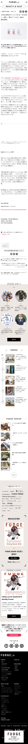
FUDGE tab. (16, 660)
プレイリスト (4, 708)
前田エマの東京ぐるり (6, 712)
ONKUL (9, 510)
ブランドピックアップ (6, 672)
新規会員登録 (14, 635)
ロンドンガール (15, 499)
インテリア (4, 508)
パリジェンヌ (11, 501)
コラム (2, 704)
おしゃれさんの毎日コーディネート (12, 506)
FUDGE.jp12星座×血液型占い (9, 496)
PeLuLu (4, 234)
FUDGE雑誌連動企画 (6, 494)
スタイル (11, 508)
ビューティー (17, 688)
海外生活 (16, 694)
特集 (12, 272)
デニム (20, 496)
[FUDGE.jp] (14, 2)
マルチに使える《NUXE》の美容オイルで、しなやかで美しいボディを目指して (14, 259)
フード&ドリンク (5, 702)
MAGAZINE (3, 726)
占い (3, 501)
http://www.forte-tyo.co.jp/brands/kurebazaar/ (14, 209)
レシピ (16, 690)
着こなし (20, 491)
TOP (1, 272)
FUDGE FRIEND (17, 494)
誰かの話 (3, 714)
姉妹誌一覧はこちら (13, 562)
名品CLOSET (4, 664)
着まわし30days (5, 498)
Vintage (10, 503)
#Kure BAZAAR (7, 250)
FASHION (3, 660)
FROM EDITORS (16, 726)
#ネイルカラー (20, 250)
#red (16, 250)
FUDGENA (12, 491)
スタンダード (4, 676)
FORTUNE (3, 718)
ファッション (17, 686)
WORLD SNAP (17, 664)
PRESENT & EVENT (5, 720)
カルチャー (3, 698)
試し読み (14, 558)
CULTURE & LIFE (5, 696)
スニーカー (19, 501)
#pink (13, 250)
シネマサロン (4, 710)
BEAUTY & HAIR (7, 272)
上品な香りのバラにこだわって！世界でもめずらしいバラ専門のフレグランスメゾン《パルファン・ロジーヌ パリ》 (13, 265)
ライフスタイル (4, 700)
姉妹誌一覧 (9, 726)
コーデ (18, 508)
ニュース (3, 666)
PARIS (16, 668)
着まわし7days (4, 678)
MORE (14, 616)
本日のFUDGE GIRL (5, 491)
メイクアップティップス (6, 692)
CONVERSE (4, 510)
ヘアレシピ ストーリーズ (7, 690)
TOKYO (16, 666)
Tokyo (3, 503)
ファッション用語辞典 (6, 674)
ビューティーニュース (6, 688)
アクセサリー (4, 680)
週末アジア (3, 706)
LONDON (16, 670)
